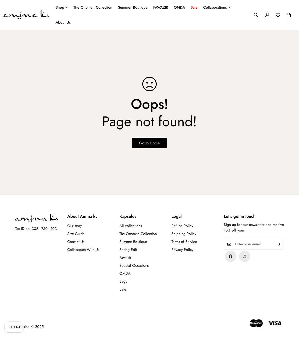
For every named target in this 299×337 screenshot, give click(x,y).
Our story (74, 225)
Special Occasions (134, 265)
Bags (123, 281)
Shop (60, 7)
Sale (194, 7)
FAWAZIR (160, 7)
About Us (63, 22)
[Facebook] (230, 256)
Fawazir (125, 257)
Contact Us (75, 241)
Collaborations (215, 7)
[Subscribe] (279, 244)
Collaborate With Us (83, 249)
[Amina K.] (26, 15)
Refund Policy (182, 225)
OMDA (179, 7)
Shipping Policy (183, 233)
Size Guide (76, 233)
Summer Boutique (133, 7)
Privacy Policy (182, 249)
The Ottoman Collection (92, 7)
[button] (288, 15)
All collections (130, 225)
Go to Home (149, 143)
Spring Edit (128, 249)
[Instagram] (244, 256)
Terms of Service (184, 241)
